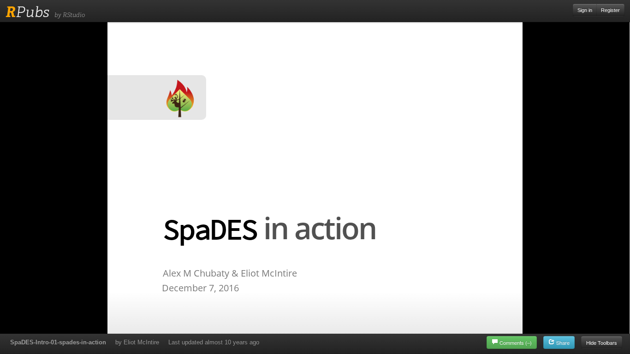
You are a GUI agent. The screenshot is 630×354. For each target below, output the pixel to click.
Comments (515, 342)
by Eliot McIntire (137, 342)
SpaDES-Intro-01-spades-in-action (58, 342)
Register (610, 10)
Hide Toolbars (601, 342)
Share (562, 342)
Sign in (584, 10)
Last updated (213, 342)
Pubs (27, 12)
